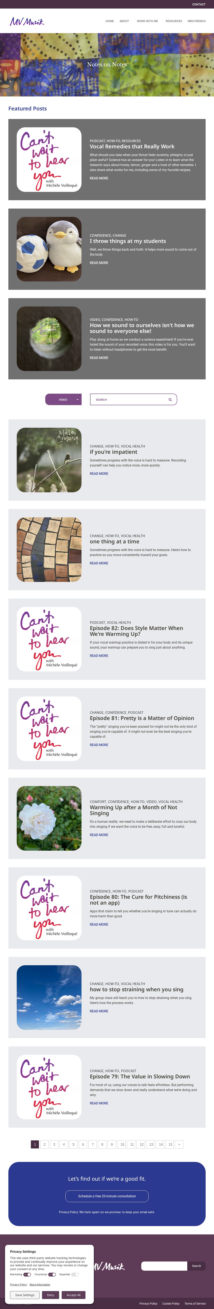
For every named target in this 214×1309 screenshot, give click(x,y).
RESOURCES (174, 21)
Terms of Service (195, 1303)
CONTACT (199, 4)
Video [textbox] (63, 399)
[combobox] (63, 399)
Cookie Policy (171, 1303)
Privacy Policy (148, 1303)
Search (196, 1266)
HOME (110, 21)
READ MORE (99, 178)
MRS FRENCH (197, 21)
